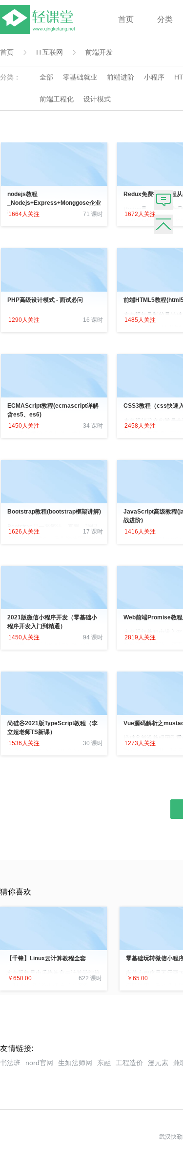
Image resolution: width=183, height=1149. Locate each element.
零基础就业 (80, 77)
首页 (126, 19)
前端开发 (99, 52)
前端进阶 (120, 77)
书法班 (10, 1063)
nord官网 (39, 1063)
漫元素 (158, 1063)
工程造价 (129, 1063)
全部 (46, 77)
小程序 (154, 77)
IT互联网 (49, 52)
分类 (165, 19)
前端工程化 (57, 99)
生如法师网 (75, 1063)
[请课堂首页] (39, 31)
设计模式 (97, 99)
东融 (104, 1063)
